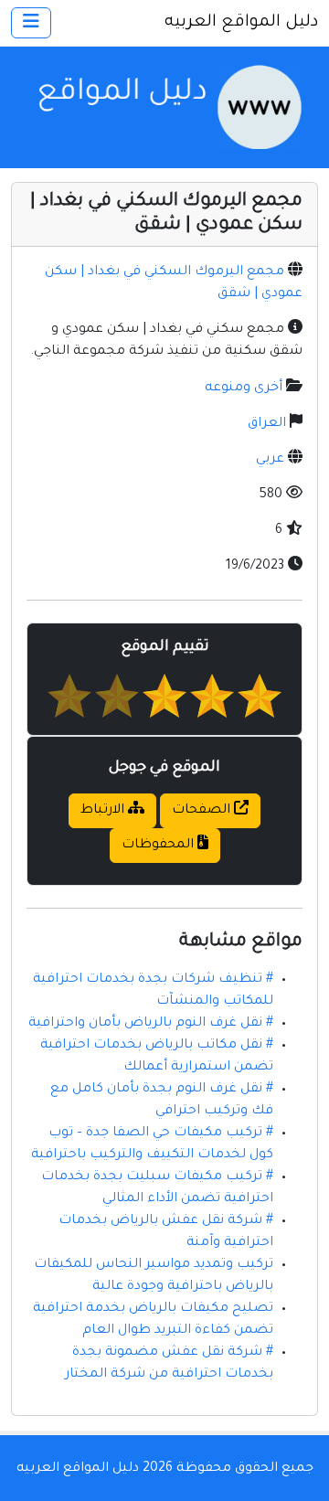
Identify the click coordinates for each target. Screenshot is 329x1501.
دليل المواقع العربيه (241, 23)
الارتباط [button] (104, 811)
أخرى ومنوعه (243, 388)
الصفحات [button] (203, 811)
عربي (270, 459)
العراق (267, 424)
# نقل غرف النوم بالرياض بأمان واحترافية (150, 1024)
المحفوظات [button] (159, 845)
